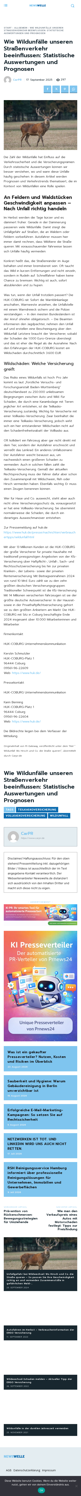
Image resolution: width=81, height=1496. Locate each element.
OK (41, 1490)
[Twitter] (56, 89)
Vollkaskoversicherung (25, 816)
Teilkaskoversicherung (37, 810)
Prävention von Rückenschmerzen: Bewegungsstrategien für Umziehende (20, 1216)
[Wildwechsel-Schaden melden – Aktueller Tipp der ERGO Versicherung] (40, 1358)
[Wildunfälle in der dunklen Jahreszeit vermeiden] (40, 1408)
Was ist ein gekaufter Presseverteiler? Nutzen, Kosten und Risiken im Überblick (37, 1056)
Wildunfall (59, 816)
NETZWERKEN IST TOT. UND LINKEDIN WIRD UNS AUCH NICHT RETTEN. (37, 1144)
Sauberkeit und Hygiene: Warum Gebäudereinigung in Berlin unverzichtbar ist (37, 1086)
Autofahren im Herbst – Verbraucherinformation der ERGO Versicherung (40, 1331)
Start (8, 27)
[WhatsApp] (73, 89)
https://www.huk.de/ (26, 673)
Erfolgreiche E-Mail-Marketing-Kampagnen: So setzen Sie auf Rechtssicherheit (35, 1114)
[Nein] (76, 1486)
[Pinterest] (65, 89)
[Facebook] (47, 89)
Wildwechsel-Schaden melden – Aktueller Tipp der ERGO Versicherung (39, 1380)
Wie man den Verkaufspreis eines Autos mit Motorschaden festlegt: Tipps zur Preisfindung (61, 1220)
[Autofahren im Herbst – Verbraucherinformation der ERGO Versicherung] (40, 1309)
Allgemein (20, 27)
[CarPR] (8, 80)
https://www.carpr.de (32, 838)
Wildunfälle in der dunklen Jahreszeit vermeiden (38, 1428)
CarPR (17, 80)
